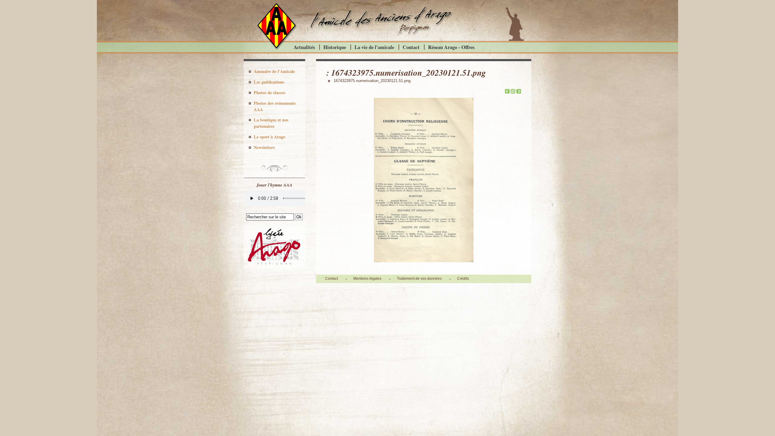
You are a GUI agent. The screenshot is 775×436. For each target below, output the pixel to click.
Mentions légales (367, 278)
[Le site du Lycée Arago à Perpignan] (274, 267)
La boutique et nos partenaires (271, 123)
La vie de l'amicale (374, 47)
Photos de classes (269, 92)
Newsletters (264, 147)
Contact (411, 47)
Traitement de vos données (419, 278)
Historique (334, 47)
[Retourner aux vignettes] (513, 91)
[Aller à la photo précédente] (507, 91)
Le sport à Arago (269, 137)
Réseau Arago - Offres (451, 47)
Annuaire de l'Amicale (274, 71)
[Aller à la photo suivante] (518, 91)
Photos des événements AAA (275, 106)
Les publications (269, 82)
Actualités (304, 47)
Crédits (463, 278)
